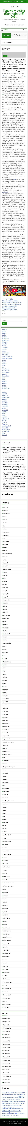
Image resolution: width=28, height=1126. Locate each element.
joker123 (4, 329)
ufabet (4, 819)
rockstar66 (5, 732)
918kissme (6, 535)
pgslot (4, 345)
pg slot (4, 361)
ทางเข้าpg (5, 844)
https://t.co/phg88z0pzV (10, 309)
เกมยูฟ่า (5, 963)
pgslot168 (5, 689)
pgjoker (5, 680)
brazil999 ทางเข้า (7, 569)
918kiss (4, 392)
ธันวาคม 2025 (6, 1044)
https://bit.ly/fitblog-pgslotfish (10, 300)
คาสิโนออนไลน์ (7, 835)
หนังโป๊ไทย (5, 354)
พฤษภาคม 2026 (7, 1028)
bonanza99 (5, 563)
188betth (5, 519)
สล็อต (3, 76)
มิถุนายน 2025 (6, 1063)
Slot (4, 757)
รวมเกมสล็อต (6, 876)
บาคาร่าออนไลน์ (6, 426)
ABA (4, 538)
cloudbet (5, 575)
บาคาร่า (4, 349)
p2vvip (4, 649)
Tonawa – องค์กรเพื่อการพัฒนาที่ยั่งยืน (14, 13)
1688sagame (6, 513)
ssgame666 (6, 782)
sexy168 (5, 748)
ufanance (5, 822)
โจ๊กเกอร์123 (5, 376)
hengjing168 (6, 600)
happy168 (5, 597)
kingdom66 (6, 627)
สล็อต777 (5, 905)
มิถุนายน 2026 (6, 1025)
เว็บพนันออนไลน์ (7, 988)
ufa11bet (5, 804)
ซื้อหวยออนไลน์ (6, 429)
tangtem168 (6, 791)
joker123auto (6, 615)
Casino (5, 572)
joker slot (4, 374)
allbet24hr (5, 544)
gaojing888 (6, 594)
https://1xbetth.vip (7, 356)
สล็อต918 (5, 915)
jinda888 (5, 609)
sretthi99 (5, 779)
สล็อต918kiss (6, 918)
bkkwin (5, 560)
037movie (5, 507)
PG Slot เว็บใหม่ (7, 662)
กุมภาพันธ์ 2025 (7, 1076)
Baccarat (5, 556)
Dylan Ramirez (7, 73)
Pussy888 (5, 720)
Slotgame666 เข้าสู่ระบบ (9, 767)
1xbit (4, 526)
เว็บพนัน (5, 985)
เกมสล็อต (5, 966)
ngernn (4, 646)
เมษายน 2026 (6, 1031)
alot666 (5, 547)
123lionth (5, 510)
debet (4, 578)
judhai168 (5, 624)
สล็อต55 (5, 899)
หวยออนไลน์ (5, 431)
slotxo (3, 351)
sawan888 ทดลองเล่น (8, 742)
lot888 (4, 637)
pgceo (4, 674)
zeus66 (5, 828)
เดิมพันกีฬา (5, 976)
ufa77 (4, 810)
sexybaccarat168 (7, 754)
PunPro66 (5, 711)
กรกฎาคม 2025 (7, 1060)
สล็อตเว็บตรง (5, 338)
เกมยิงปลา (5, 960)
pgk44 (4, 683)
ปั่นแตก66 (4, 424)
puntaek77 (5, 717)
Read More (4, 314)
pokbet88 (5, 708)
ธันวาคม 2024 (6, 1082)
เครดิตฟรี (5, 969)
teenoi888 (5, 794)
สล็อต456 (5, 896)
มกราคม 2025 (6, 1079)
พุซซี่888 (5, 870)
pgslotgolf (5, 192)
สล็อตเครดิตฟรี (6, 931)
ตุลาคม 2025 (6, 1050)
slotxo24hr (5, 773)
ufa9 (4, 816)
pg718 (4, 665)
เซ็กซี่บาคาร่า (6, 972)
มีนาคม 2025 (6, 1073)
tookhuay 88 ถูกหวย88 (8, 801)
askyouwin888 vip (7, 553)
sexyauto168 (6, 751)
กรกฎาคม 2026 (7, 1021)
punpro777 (5, 428)
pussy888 (5, 347)
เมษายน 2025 (6, 1069)
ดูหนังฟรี (4, 401)
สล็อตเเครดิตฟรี (7, 940)
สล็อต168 (4, 435)
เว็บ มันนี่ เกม (6, 979)
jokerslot (4, 383)
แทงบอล (5, 1001)
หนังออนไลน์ (5, 419)
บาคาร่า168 (5, 406)
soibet (4, 776)
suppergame (6, 788)
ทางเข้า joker (5, 372)
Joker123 (5, 612)
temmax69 (5, 797)
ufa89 (4, 813)
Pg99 (4, 671)
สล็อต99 (5, 921)
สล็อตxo (4, 386)
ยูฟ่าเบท (5, 873)
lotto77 (5, 640)
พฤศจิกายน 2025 (7, 1047)
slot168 (5, 763)
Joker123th (6, 618)
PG (3, 655)
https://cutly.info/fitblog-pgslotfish (11, 304)
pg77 (4, 668)
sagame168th (5, 397)
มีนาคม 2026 (6, 1034)
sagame (10, 1101)
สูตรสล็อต (5, 947)
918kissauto (6, 532)
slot (3, 367)
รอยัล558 (5, 880)
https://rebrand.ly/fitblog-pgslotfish (11, 302)
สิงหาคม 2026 (6, 1018)
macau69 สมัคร (7, 643)
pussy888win (6, 729)
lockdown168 (6, 634)
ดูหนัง (3, 415)
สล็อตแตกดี (6, 944)
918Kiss (5, 529)
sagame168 (6, 736)
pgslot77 (4, 422)
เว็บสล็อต (5, 992)
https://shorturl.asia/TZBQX (9, 306)
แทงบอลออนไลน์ (7, 1004)
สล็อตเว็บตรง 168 (7, 937)
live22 (3, 413)
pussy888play (6, 726)
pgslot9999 (6, 699)
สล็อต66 (4, 336)
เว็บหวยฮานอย (6, 998)
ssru (4, 785)
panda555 (5, 652)
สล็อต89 (5, 912)
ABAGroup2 (6, 541)
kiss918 (4, 363)
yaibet (4, 825)
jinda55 (4, 333)
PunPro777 (5, 714)
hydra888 (5, 603)
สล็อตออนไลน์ (5, 388)
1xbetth (5, 523)
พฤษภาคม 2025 (7, 1066)
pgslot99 (5, 695)
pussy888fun (6, 723)
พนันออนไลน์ (6, 867)
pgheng (5, 677)
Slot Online (6, 760)
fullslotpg (4, 411)
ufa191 (4, 807)
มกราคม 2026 (6, 1041)
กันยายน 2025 (6, 1053)
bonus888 (5, 566)
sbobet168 (5, 745)
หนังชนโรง (5, 395)
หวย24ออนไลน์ (6, 953)
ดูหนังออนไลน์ (5, 370)
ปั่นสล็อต (5, 857)
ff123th (5, 584)
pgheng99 (5, 410)
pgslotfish (5, 702)
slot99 (4, 335)
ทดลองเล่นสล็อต (7, 841)
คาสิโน (4, 832)
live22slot (5, 631)
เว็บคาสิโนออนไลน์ (7, 982)
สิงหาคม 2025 (6, 1057)
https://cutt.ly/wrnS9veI (8, 308)
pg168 (4, 331)
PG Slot (5, 658)
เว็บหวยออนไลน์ (7, 995)
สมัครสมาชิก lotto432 (8, 883)
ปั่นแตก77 (5, 864)
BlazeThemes (17, 1123)
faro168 (5, 581)
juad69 (4, 621)
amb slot (5, 550)
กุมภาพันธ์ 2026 (7, 1037)
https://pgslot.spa (7, 358)
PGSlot (5, 56)
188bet (4, 516)
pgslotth (5, 705)
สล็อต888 (4, 342)
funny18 (5, 590)
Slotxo (4, 770)
